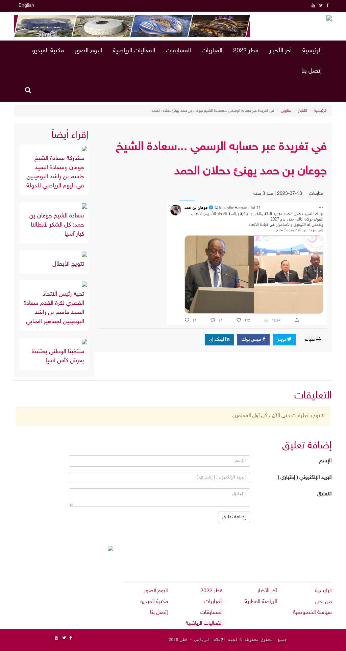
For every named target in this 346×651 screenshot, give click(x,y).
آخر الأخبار (280, 51)
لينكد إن (217, 339)
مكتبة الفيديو (48, 51)
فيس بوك (252, 339)
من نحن (323, 602)
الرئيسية (312, 51)
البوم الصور (88, 51)
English (26, 5)
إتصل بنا (311, 71)
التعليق (324, 494)
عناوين (286, 110)
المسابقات (178, 51)
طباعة (310, 339)
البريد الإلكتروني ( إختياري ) (305, 477)
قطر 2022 (245, 51)
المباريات (212, 51)
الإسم (325, 461)
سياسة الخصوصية (312, 612)
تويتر (282, 339)
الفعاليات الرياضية (134, 51)
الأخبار (302, 110)
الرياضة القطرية (261, 602)
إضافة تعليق (234, 517)
